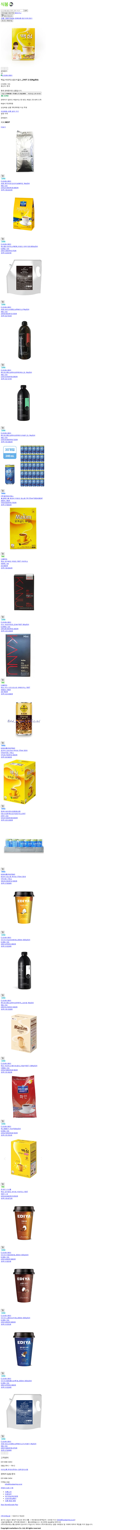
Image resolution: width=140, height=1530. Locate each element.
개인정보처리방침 (11, 1496)
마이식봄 (4, 13)
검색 (25, 10)
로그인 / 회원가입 (7, 20)
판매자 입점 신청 (7, 1488)
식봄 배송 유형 (10, 1501)
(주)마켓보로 (5, 1516)
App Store (5, 1505)
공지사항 (25, 1469)
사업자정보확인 (10, 1498)
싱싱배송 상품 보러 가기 (10, 111)
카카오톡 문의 (6, 1469)
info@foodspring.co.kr (13, 1484)
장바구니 (18, 13)
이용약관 (8, 1494)
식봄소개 (8, 1492)
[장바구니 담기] (3, 176)
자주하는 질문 (16, 1469)
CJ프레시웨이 (7, 75)
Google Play (13, 1505)
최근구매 (11, 13)
